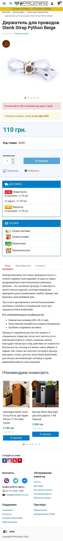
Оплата (37, 482)
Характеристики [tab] (23, 266)
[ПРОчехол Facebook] (4, 460)
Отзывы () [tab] (40, 266)
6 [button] (39, 444)
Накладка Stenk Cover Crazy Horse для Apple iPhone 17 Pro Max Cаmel (15, 417)
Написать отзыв (21, 34)
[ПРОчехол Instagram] (9, 460)
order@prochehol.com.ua (17, 495)
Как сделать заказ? (43, 490)
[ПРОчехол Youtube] (14, 460)
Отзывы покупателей (12, 518)
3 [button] (31, 97)
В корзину (41, 160)
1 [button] (25, 97)
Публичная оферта (42, 498)
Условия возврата (43, 494)
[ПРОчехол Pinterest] (19, 460)
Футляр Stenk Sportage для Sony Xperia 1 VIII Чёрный (45, 416)
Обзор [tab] (8, 266)
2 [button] (28, 97)
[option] (31, 66)
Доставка (38, 486)
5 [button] (37, 97)
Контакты (7, 514)
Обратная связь (9, 522)
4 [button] (34, 97)
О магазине (7, 510)
